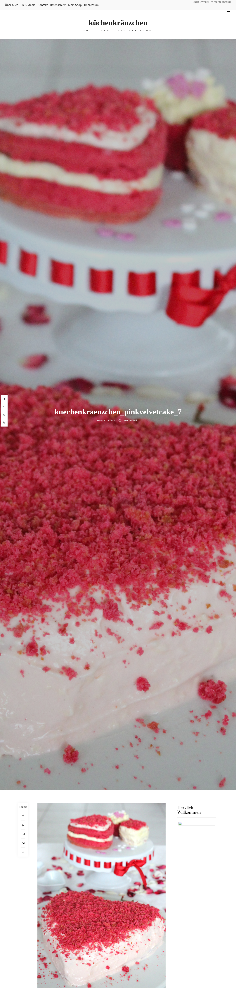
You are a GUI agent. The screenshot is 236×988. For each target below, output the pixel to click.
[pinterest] (4, 407)
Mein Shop (75, 5)
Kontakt (43, 5)
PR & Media (28, 5)
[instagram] (4, 415)
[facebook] (4, 399)
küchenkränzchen (118, 22)
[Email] (23, 834)
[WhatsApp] (23, 843)
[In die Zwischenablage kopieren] (23, 852)
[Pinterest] (23, 825)
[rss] (4, 422)
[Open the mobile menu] (228, 10)
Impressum (91, 5)
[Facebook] (23, 815)
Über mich (11, 5)
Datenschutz (58, 5)
